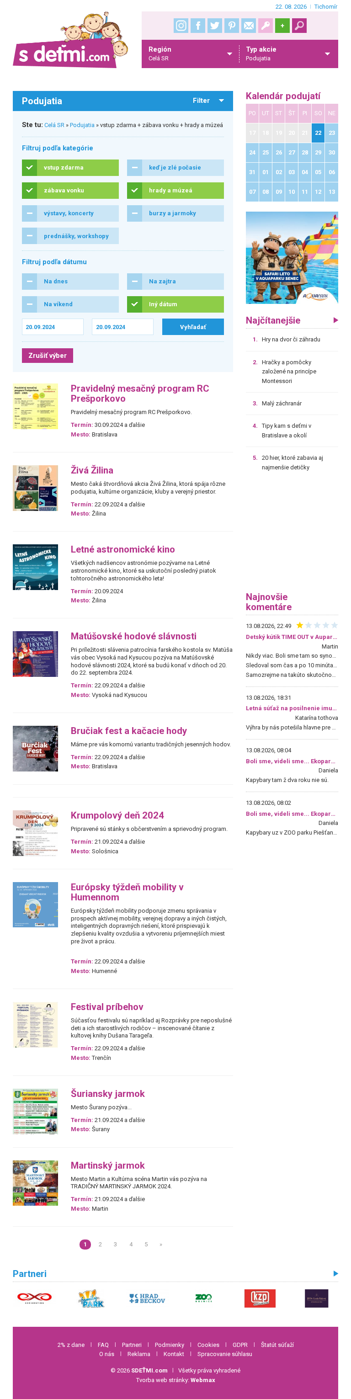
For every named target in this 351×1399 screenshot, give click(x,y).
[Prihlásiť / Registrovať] (265, 25)
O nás (106, 1354)
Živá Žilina (92, 470)
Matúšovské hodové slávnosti (134, 636)
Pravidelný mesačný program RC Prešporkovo (140, 393)
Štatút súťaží (277, 1344)
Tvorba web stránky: (175, 1380)
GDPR (240, 1344)
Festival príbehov (107, 1007)
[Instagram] (181, 25)
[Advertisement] (292, 534)
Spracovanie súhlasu (224, 1354)
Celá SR (54, 125)
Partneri (132, 1344)
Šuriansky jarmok (108, 1094)
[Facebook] (198, 25)
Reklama (139, 1354)
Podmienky (169, 1344)
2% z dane (71, 1344)
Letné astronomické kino (123, 549)
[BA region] (292, 257)
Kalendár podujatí (283, 96)
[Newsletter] (248, 25)
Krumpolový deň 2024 (117, 815)
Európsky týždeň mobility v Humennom (127, 892)
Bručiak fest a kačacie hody (129, 731)
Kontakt (174, 1354)
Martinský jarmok (108, 1165)
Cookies (208, 1344)
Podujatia (82, 125)
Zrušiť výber (47, 355)
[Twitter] (214, 25)
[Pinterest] (231, 25)
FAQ (103, 1344)
